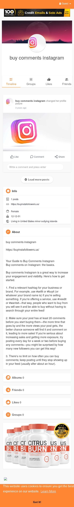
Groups (17, 414)
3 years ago (20, 107)
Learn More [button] (48, 491)
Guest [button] (65, 3)
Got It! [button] (37, 502)
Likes (15, 402)
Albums (17, 377)
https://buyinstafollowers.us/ (25, 204)
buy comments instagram (37, 57)
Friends (17, 389)
